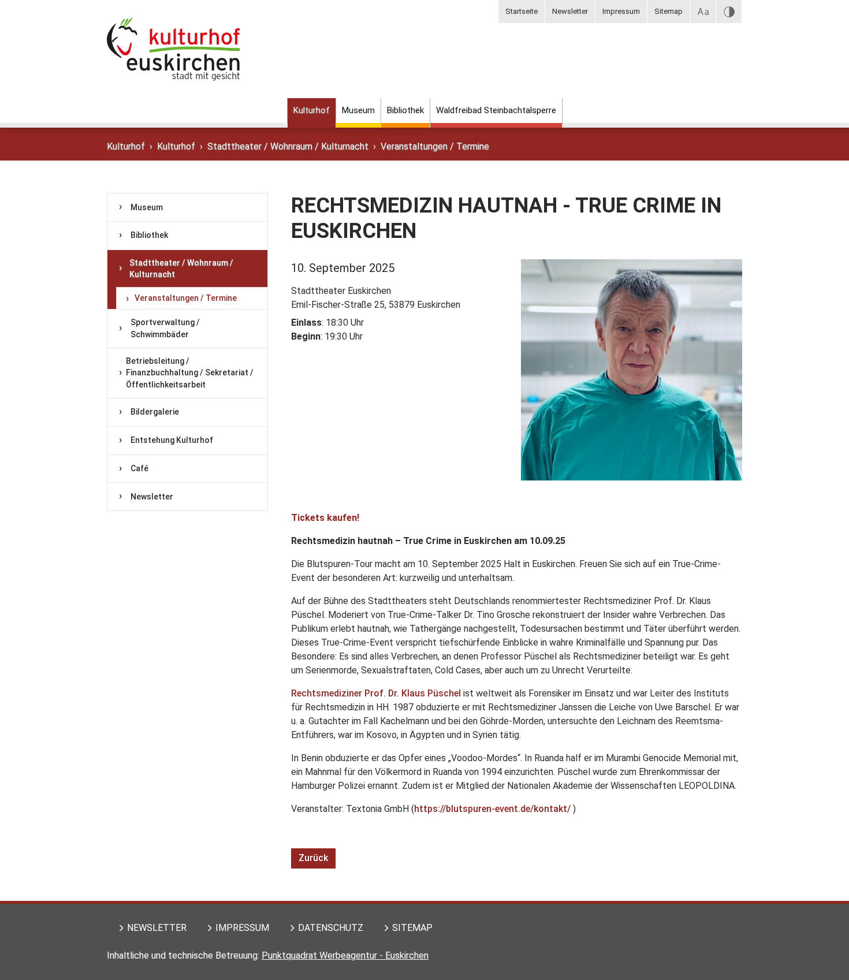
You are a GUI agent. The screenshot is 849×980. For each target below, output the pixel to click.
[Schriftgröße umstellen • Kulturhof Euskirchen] (703, 11)
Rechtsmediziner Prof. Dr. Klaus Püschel (376, 693)
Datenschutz (330, 927)
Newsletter (570, 11)
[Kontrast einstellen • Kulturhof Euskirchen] (729, 11)
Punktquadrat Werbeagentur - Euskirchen (345, 955)
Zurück (313, 857)
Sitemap (668, 11)
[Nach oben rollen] (823, 954)
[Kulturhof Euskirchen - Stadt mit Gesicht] (173, 60)
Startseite (521, 11)
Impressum (621, 11)
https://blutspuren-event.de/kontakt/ (492, 808)
